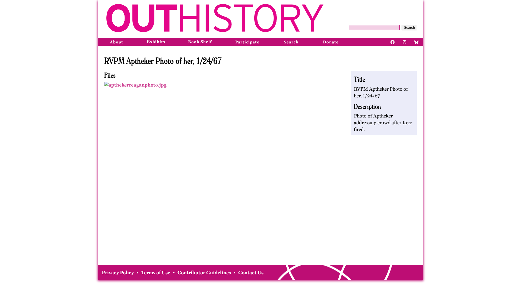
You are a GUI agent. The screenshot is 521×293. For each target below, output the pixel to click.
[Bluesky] (416, 42)
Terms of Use (155, 273)
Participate (247, 42)
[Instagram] (404, 42)
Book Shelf (200, 41)
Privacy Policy (118, 273)
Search (409, 28)
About (116, 42)
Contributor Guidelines (204, 273)
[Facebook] (392, 42)
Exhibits (156, 41)
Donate (331, 42)
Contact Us (250, 273)
